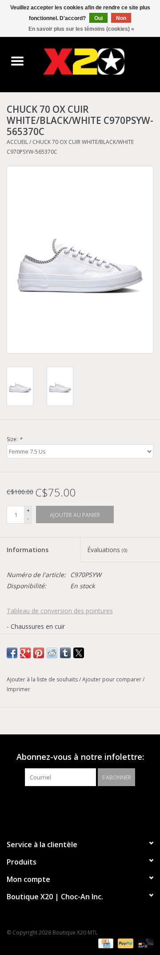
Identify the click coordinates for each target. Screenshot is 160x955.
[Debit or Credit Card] (144, 943)
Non (121, 18)
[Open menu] (17, 61)
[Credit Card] (105, 943)
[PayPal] (125, 943)
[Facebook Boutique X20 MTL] (72, 804)
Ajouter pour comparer (112, 679)
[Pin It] (38, 653)
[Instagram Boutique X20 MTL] (88, 804)
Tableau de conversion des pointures (60, 611)
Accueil (17, 142)
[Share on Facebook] (12, 653)
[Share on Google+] (25, 653)
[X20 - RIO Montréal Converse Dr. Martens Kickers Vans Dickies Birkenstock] (97, 61)
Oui (98, 18)
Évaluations (107, 549)
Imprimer (18, 689)
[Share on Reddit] (52, 653)
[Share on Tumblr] (65, 653)
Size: (14, 439)
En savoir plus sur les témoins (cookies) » (81, 29)
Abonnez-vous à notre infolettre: (80, 757)
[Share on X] (78, 653)
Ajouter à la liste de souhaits (43, 679)
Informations (27, 549)
